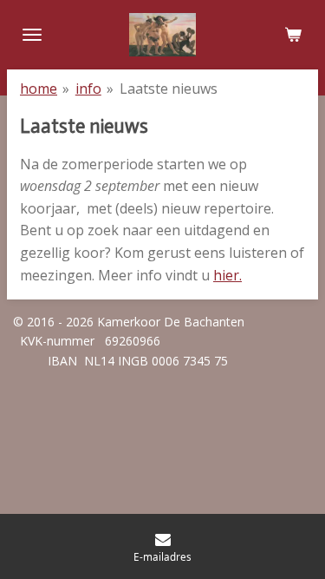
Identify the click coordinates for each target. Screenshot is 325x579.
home (38, 88)
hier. (227, 275)
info (88, 88)
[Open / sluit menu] (32, 34)
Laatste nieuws (169, 88)
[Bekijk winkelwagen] (293, 34)
